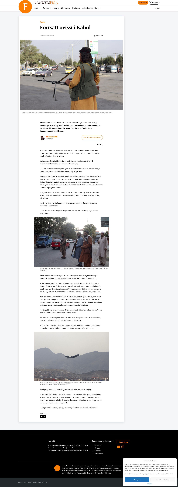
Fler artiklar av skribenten (92, 137)
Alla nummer (65, 8)
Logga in (155, 3)
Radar (42, 22)
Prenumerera (143, 3)
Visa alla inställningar (163, 480)
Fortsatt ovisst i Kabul (65, 27)
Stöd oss (98, 451)
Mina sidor (98, 445)
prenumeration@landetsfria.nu (77, 445)
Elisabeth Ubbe (52, 137)
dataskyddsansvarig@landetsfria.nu (75, 450)
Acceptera (137, 480)
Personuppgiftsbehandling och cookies (29, 482)
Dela (98, 144)
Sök (158, 8)
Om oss (97, 448)
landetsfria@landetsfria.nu (67, 448)
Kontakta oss (99, 453)
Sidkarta (44, 482)
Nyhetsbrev (76, 8)
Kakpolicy (149, 483)
